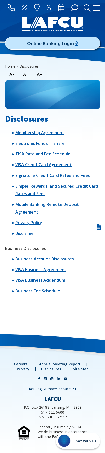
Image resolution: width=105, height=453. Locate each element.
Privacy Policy (28, 222)
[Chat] (74, 8)
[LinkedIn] (59, 378)
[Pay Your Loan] (48, 8)
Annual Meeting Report (60, 364)
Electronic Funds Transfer (40, 143)
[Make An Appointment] (61, 8)
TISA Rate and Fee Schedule (43, 154)
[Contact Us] (11, 8)
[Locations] (37, 8)
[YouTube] (65, 378)
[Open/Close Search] (87, 7)
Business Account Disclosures (44, 259)
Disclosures (51, 368)
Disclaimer (25, 233)
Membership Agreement (39, 132)
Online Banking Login (51, 43)
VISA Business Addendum (40, 280)
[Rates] (24, 8)
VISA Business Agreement (40, 269)
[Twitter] (45, 378)
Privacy (23, 368)
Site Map (81, 368)
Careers (20, 364)
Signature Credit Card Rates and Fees (52, 175)
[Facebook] (39, 378)
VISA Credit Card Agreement (43, 164)
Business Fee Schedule (37, 291)
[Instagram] (52, 378)
